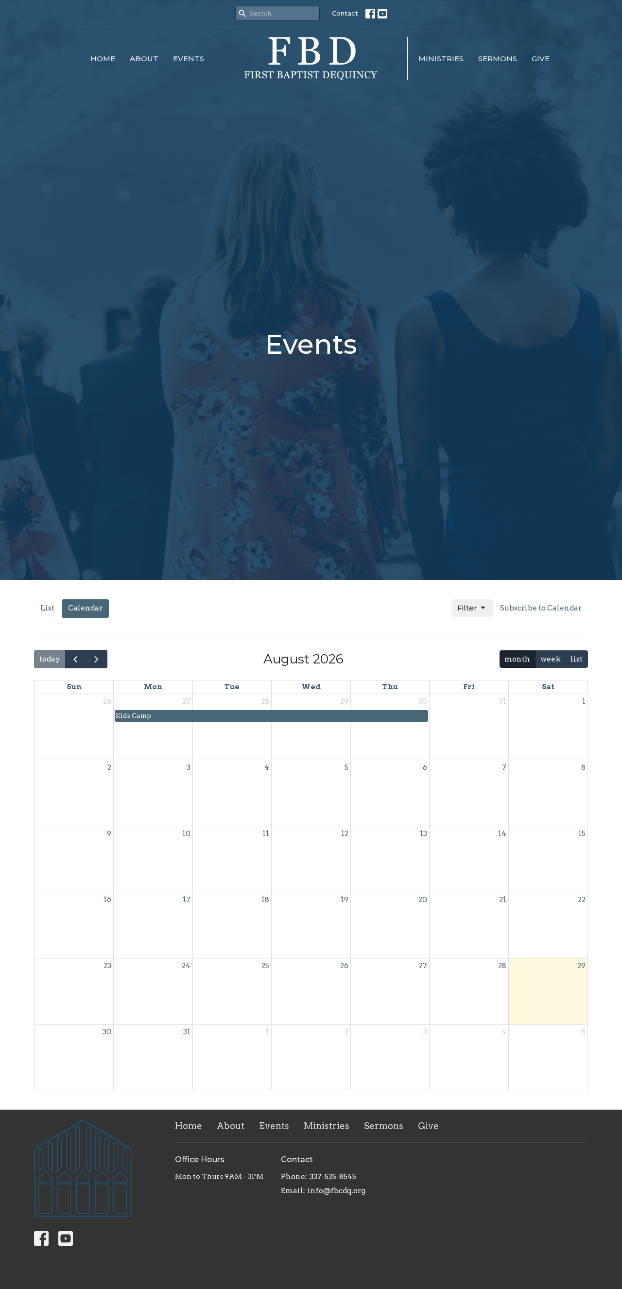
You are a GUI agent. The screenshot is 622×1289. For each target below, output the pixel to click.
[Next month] (96, 659)
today (49, 659)
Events (188, 58)
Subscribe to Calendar (541, 608)
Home (102, 58)
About (144, 58)
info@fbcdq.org (336, 1190)
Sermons (497, 58)
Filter (467, 607)
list (576, 659)
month (517, 659)
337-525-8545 (333, 1176)
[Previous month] (75, 659)
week (550, 659)
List (47, 608)
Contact (345, 13)
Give (541, 58)
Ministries (441, 58)
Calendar (85, 608)
